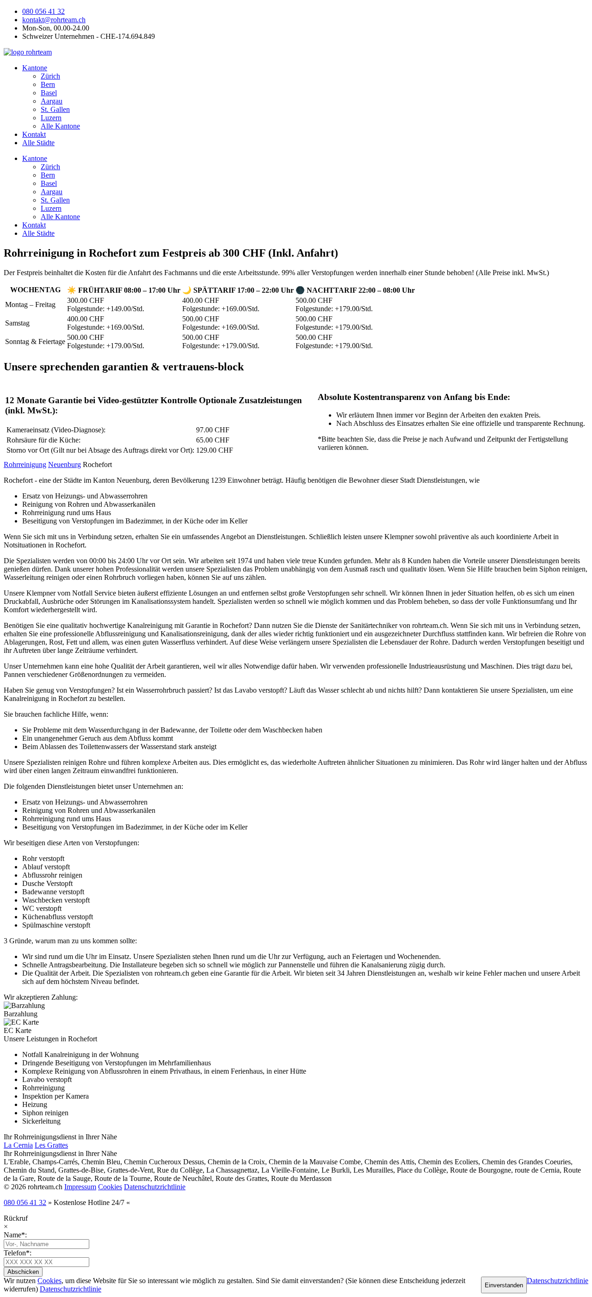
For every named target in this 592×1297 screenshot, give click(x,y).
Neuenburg (64, 464)
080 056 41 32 (43, 11)
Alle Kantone (60, 126)
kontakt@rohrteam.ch (54, 20)
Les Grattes (51, 1145)
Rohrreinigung (25, 464)
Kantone (34, 68)
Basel (49, 93)
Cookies (110, 1187)
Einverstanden (504, 1285)
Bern (48, 84)
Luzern (51, 118)
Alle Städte (38, 143)
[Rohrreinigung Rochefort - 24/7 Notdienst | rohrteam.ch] (28, 52)
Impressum (80, 1187)
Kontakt (34, 134)
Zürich (50, 76)
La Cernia (18, 1145)
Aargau (51, 101)
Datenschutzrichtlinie (154, 1187)
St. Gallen (55, 109)
